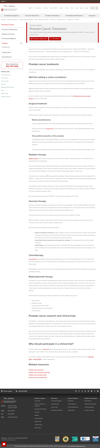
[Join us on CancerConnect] (76, 391)
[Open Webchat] (4, 444)
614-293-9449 (11, 414)
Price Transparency (39, 418)
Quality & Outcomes (6, 96)
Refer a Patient (53, 8)
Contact (61, 8)
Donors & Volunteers (73, 398)
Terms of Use (11, 438)
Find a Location (5, 81)
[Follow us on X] (94, 391)
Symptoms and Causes (8, 34)
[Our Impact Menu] (96, 16)
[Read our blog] (91, 391)
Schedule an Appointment (40, 39)
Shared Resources (55, 404)
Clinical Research (7, 57)
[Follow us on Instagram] (82, 391)
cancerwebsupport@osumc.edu (76, 446)
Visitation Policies (38, 424)
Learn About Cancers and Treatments (26, 19)
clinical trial (46, 349)
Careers (67, 8)
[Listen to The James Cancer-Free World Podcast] (88, 391)
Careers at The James (89, 410)
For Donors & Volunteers (52, 15)
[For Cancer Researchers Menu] (40, 16)
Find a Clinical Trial (5, 75)
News (72, 8)
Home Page (3, 19)
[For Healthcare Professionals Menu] (83, 16)
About (86, 8)
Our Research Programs (56, 401)
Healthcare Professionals (91, 398)
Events (81, 8)
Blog (77, 8)
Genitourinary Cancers (61, 19)
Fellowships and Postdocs (56, 410)
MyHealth (37, 415)
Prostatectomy (6, 47)
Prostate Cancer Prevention (36, 370)
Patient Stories (4, 93)
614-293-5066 (37, 359)
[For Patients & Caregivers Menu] (20, 16)
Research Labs (54, 407)
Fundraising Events (72, 404)
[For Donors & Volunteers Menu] (60, 16)
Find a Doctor (38, 8)
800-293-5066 (12, 66)
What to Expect (38, 427)
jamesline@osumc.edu (13, 417)
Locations (45, 8)
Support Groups (38, 421)
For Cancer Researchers (32, 15)
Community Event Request (40, 409)
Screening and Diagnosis (9, 38)
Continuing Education (89, 407)
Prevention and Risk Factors (10, 29)
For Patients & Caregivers (11, 15)
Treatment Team (6, 52)
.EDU (3, 1)
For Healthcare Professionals (74, 15)
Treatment (5, 43)
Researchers (54, 398)
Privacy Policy (4, 438)
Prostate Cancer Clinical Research (38, 377)
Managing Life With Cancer (7, 87)
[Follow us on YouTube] (98, 391)
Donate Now (70, 401)
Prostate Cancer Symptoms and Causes (39, 372)
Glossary (3, 84)
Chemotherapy (33, 259)
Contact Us (37, 412)
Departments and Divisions (90, 404)
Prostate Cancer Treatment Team (37, 375)
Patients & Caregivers (40, 398)
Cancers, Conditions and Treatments (41, 19)
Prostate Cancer (70, 19)
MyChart (31, 8)
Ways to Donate (71, 410)
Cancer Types (52, 19)
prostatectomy (49, 128)
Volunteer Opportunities (73, 407)
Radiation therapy (33, 158)
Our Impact (92, 15)
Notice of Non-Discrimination (21, 438)
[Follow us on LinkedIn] (85, 391)
